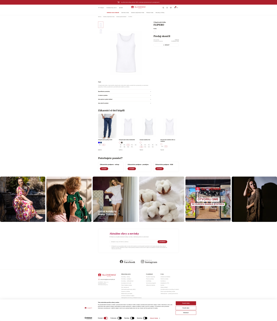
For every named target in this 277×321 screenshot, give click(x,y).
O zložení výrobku (103, 95)
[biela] (155, 32)
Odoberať (162, 241)
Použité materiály (150, 276)
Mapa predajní (164, 287)
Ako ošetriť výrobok (103, 103)
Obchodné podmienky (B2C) (128, 289)
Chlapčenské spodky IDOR (105, 139)
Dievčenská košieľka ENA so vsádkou (167, 140)
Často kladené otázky (126, 285)
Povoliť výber (186, 308)
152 (120, 146)
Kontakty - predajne (126, 279)
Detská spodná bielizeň (121, 16)
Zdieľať (167, 45)
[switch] (120, 318)
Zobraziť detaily (154, 318)
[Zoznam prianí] (170, 7)
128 (141, 146)
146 (152, 146)
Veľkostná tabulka (150, 285)
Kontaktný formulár (126, 283)
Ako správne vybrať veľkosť (105, 99)
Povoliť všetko (186, 303)
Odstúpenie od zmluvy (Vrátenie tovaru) (131, 297)
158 (124, 146)
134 (145, 146)
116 (131, 144)
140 (149, 146)
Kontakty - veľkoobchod (127, 281)
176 (132, 146)
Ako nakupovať (125, 287)
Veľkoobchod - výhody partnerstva (169, 293)
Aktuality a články (160, 12)
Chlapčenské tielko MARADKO (127, 139)
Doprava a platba (125, 291)
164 (128, 146)
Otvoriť (104, 168)
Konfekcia (163, 281)
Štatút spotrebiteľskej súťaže (168, 291)
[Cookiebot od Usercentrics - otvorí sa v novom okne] (88, 318)
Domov (100, 16)
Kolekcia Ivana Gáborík (113, 12)
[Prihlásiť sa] (167, 7)
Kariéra (162, 285)
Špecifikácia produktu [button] (104, 91)
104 (100, 144)
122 (135, 144)
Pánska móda (149, 12)
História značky (164, 279)
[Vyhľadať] (163, 7)
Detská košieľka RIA (145, 139)
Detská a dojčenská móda (137, 12)
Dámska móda (125, 12)
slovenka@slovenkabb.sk (107, 279)
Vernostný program (151, 283)
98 (120, 144)
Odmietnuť (186, 312)
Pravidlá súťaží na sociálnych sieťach (170, 289)
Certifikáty (148, 281)
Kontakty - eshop (125, 276)
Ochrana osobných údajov (127, 295)
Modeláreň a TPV (165, 283)
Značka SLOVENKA (165, 276)
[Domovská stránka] (138, 7)
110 (103, 144)
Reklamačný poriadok (126, 293)
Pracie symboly (150, 279)
